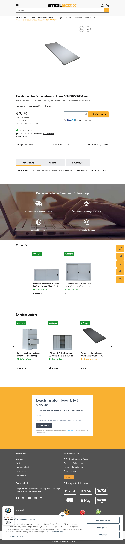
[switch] (8, 522)
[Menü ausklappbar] (17, 5)
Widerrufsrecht (70, 471)
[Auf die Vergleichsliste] (81, 29)
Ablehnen (103, 535)
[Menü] (12, 507)
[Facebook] (120, 271)
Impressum (10, 536)
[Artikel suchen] (106, 10)
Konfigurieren (103, 527)
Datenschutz (22, 536)
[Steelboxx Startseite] (62, 5)
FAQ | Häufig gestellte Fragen (76, 459)
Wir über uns (21, 459)
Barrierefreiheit (22, 467)
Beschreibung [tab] (28, 162)
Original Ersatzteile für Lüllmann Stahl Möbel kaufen (68, 100)
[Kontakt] (120, 256)
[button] (102, 5)
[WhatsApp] (120, 264)
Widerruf (69, 477)
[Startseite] (17, 18)
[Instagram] (120, 279)
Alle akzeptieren (103, 520)
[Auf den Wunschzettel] (88, 29)
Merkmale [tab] (53, 162)
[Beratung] (120, 248)
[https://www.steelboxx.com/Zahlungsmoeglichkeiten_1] (70, 490)
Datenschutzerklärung (54, 532)
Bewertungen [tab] (77, 162)
